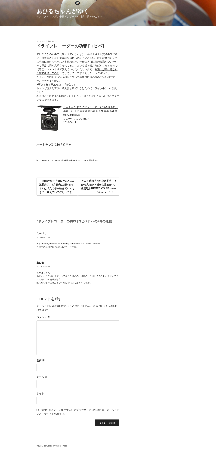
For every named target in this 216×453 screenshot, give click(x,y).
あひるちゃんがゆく (63, 11)
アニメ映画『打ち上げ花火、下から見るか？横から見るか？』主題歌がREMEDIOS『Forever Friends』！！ (99, 186)
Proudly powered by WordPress (51, 445)
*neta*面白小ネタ (90, 160)
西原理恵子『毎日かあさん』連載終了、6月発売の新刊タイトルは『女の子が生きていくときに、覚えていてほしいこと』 (57, 186)
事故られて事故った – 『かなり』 (57, 84)
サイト (40, 393)
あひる (54, 41)
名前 (41, 360)
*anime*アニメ (47, 160)
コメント (43, 317)
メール (42, 377)
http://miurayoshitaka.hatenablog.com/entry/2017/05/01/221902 (68, 243)
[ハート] (67, 144)
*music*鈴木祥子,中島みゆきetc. (68, 160)
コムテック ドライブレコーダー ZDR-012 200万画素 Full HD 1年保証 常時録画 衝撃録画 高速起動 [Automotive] (90, 111)
